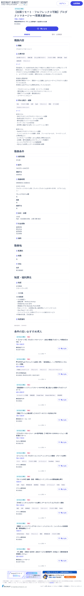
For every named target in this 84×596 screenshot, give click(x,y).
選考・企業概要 (57, 34)
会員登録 (76, 3)
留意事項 (52, 582)
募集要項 (27, 34)
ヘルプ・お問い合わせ (45, 586)
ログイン (62, 3)
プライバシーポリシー (76, 586)
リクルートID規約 (57, 586)
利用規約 (66, 586)
